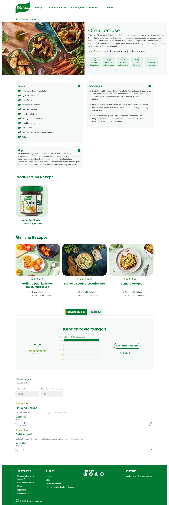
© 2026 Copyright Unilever (31, 501)
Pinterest (85, 474)
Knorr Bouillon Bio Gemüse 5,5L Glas (32, 222)
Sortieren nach (20, 389)
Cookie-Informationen (26, 482)
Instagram (96, 474)
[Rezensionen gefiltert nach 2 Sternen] (81, 354)
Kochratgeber (78, 7)
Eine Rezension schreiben (127, 346)
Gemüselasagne (131, 284)
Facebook (91, 474)
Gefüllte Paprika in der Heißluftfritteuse (37, 285)
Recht (19, 486)
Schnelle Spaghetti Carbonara (84, 284)
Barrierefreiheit (23, 493)
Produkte (93, 7)
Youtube (102, 474)
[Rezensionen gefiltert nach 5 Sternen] (81, 340)
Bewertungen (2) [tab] (76, 312)
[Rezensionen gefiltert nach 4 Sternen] (81, 345)
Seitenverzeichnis (53, 483)
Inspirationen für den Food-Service (60, 487)
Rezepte (39, 7)
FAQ (48, 480)
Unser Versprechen (57, 7)
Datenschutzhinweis (25, 476)
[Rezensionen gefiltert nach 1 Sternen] (81, 359)
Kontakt (49, 476)
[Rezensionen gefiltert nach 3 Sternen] (81, 349)
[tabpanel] (84, 386)
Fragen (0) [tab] (95, 312)
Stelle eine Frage (127, 353)
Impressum (21, 490)
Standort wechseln (145, 476)
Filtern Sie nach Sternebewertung (52, 389)
